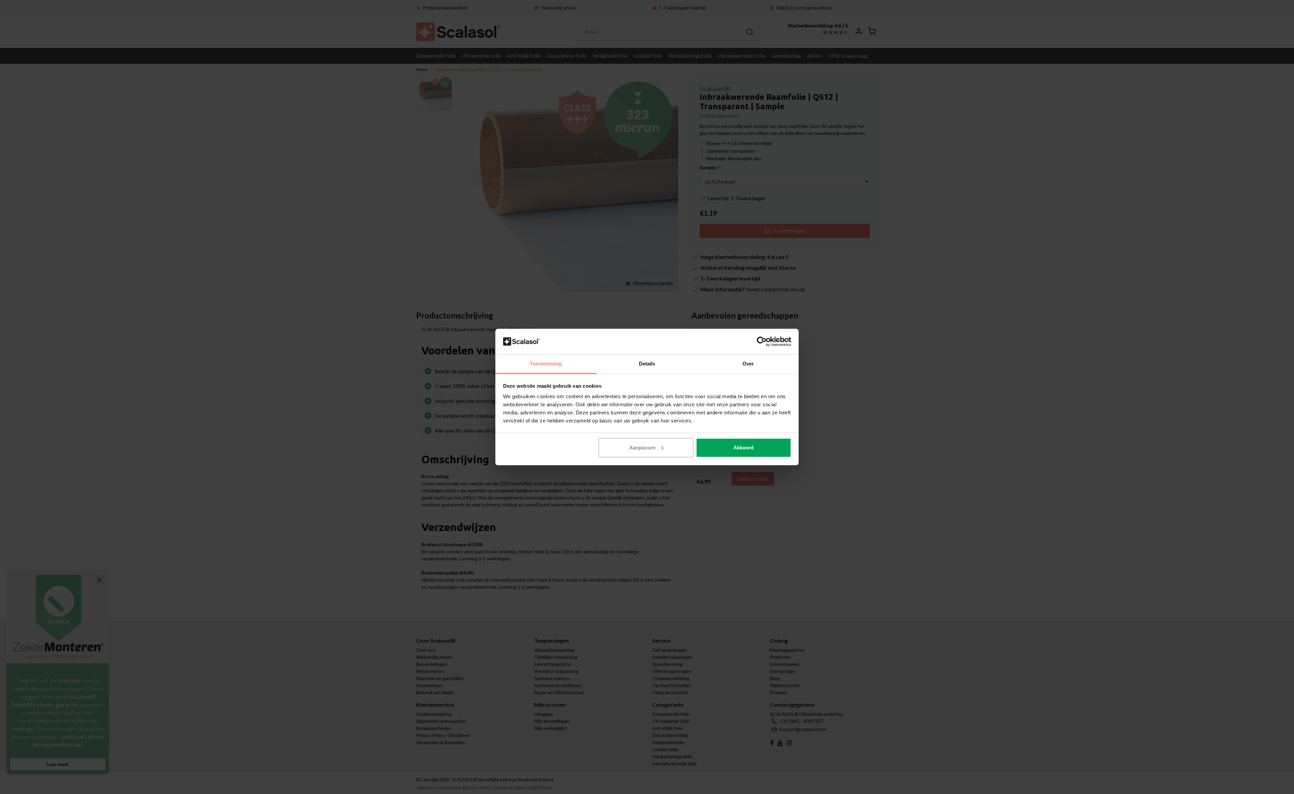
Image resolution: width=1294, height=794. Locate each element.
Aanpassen (642, 447)
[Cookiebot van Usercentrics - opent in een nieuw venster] (761, 341)
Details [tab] (647, 363)
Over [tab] (748, 363)
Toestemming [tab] (546, 363)
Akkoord (743, 447)
